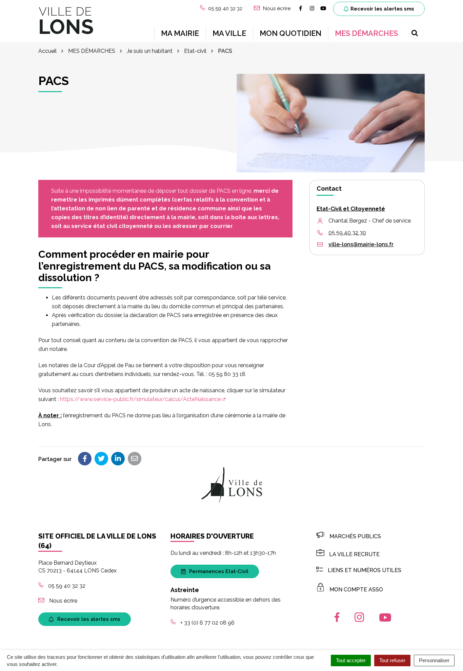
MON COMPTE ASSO (356, 589)
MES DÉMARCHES (366, 33)
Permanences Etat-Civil (218, 571)
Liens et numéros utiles (364, 570)
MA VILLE (229, 33)
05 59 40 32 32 (66, 586)
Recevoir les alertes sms (382, 9)
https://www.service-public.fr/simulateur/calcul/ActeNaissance (140, 399)
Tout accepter (351, 660)
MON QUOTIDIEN (290, 33)
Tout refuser (392, 660)
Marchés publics (355, 536)
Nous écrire (62, 600)
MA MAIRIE (180, 33)
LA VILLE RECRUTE (354, 554)
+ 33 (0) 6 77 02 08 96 (207, 623)
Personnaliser (434, 660)
